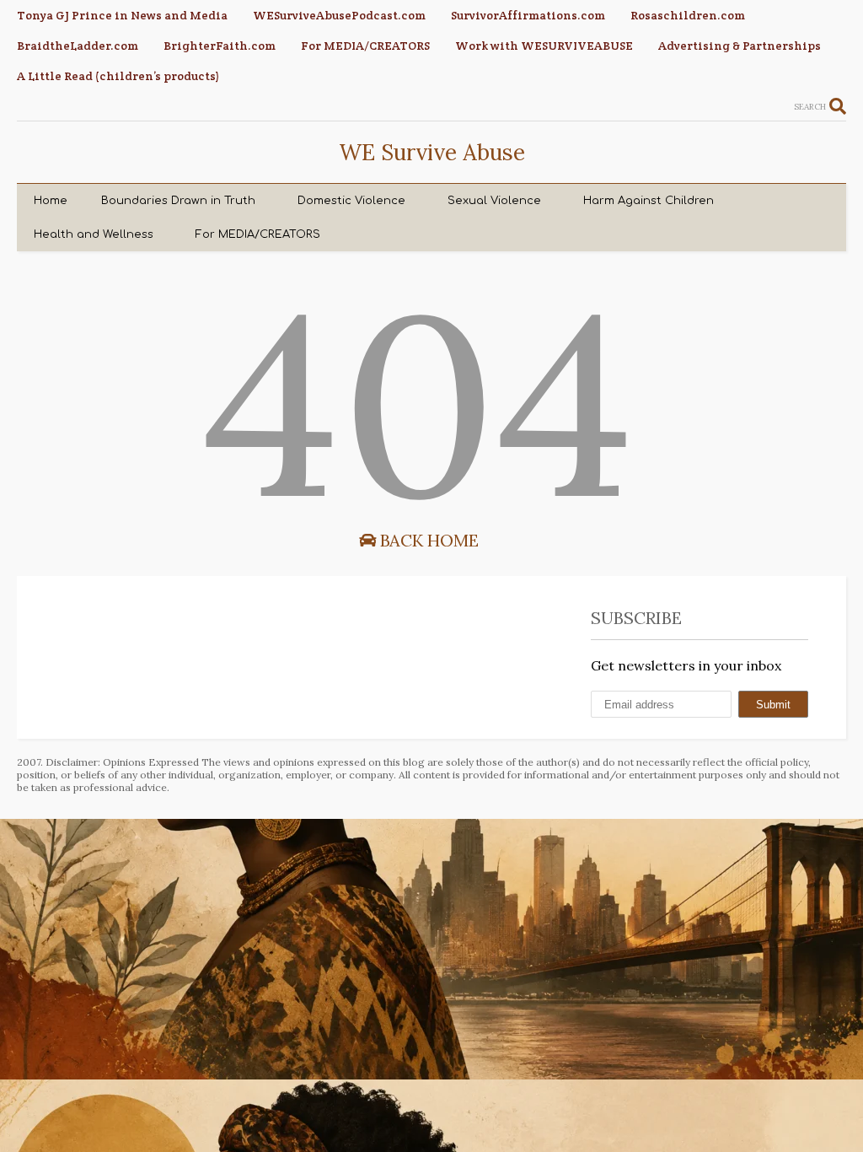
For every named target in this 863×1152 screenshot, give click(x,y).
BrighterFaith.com (219, 45)
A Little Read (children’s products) (118, 75)
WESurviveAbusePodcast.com (339, 15)
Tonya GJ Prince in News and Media (122, 15)
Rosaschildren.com (687, 15)
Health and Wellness (93, 234)
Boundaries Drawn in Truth (178, 201)
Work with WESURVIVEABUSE (544, 45)
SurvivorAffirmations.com (528, 15)
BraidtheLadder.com (77, 45)
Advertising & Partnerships (739, 45)
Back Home (427, 540)
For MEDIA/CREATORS (365, 45)
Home (50, 201)
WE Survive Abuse (432, 152)
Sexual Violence (494, 201)
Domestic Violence (351, 201)
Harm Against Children (648, 201)
